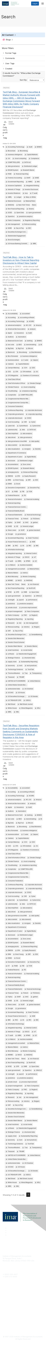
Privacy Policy (8, 1325)
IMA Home (7, 1292)
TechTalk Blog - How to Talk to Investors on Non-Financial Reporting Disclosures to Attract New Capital (21, 260)
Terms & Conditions (10, 1322)
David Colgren (11, 123)
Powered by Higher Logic (23, 1343)
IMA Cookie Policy (10, 1318)
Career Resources (10, 1303)
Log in (35, 3)
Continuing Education (11, 1299)
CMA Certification (9, 1296)
